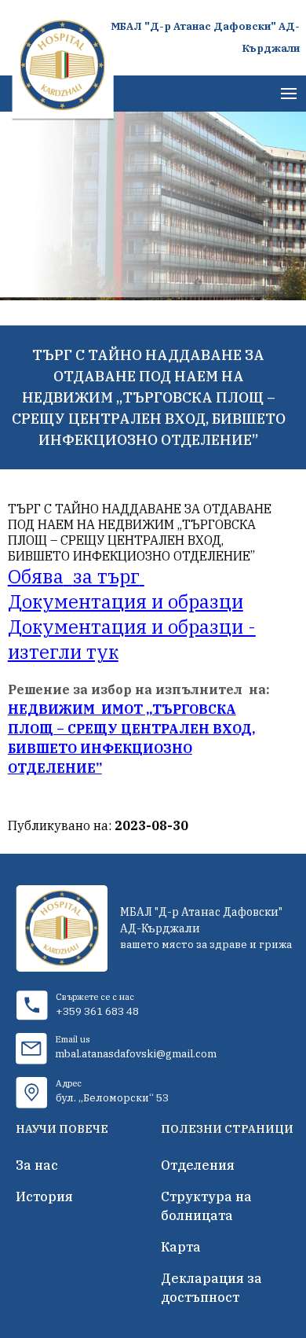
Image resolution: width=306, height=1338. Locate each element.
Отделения (198, 1165)
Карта (181, 1247)
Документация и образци (125, 601)
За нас (37, 1165)
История (44, 1196)
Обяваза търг (74, 576)
